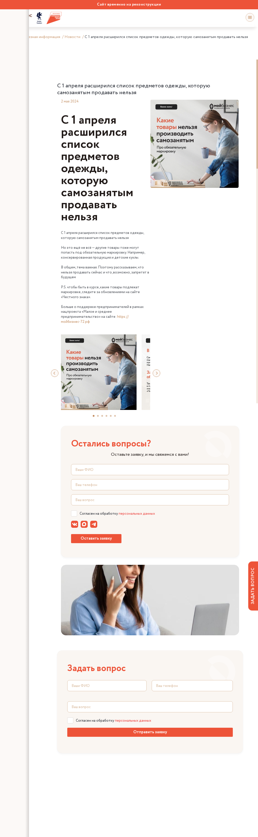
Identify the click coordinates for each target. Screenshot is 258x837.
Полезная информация (40, 36)
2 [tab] (100, 418)
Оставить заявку (96, 538)
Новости (72, 36)
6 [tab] (117, 418)
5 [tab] (113, 418)
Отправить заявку (150, 732)
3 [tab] (104, 418)
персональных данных (137, 513)
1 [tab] (96, 418)
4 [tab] (109, 418)
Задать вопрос (253, 586)
